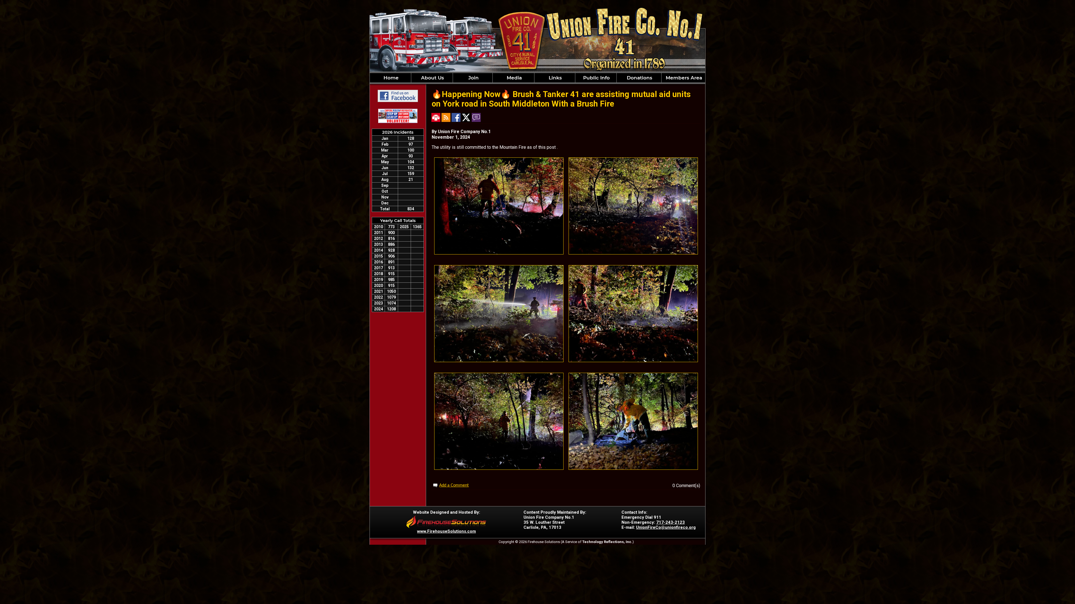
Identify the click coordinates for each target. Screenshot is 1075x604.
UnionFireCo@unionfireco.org (666, 527)
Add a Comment (454, 485)
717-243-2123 (670, 522)
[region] (537, 77)
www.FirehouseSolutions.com (446, 531)
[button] (432, 78)
